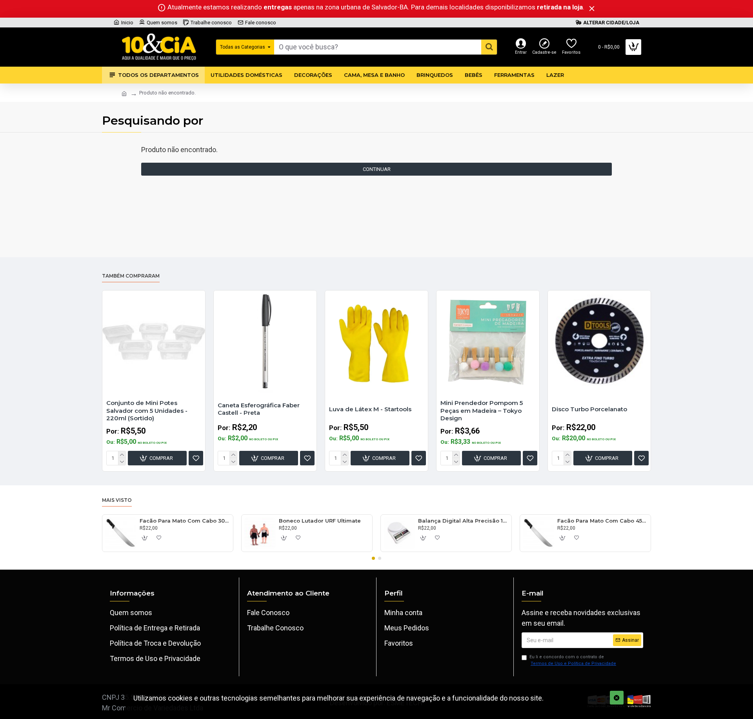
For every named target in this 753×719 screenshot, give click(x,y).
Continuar (377, 169)
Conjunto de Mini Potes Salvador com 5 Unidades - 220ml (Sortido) (146, 410)
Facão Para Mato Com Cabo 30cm (185, 520)
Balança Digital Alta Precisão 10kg (463, 520)
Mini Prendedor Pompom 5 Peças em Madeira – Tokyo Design (481, 410)
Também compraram (131, 276)
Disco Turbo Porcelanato (589, 409)
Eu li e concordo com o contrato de (572, 660)
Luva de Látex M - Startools (370, 409)
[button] (373, 558)
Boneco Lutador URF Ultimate (320, 520)
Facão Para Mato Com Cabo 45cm (602, 520)
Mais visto (117, 500)
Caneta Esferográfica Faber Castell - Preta (259, 409)
